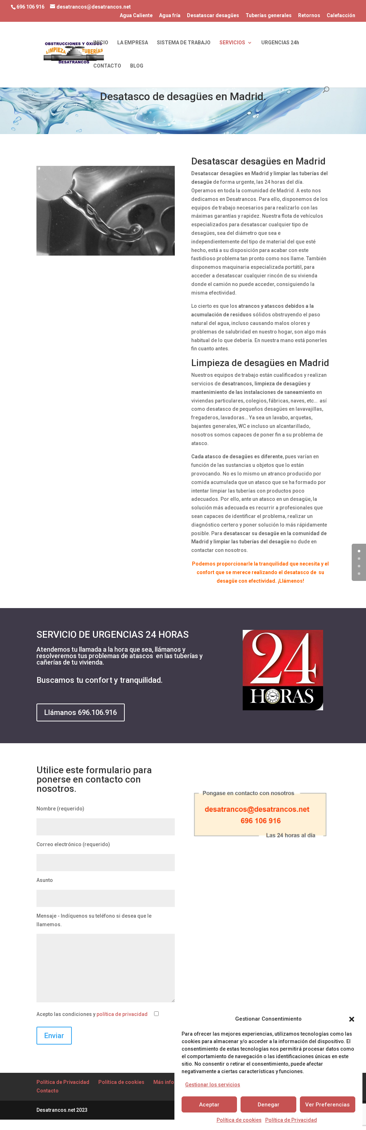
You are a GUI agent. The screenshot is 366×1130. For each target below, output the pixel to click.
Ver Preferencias (327, 1104)
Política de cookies (239, 1120)
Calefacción (341, 15)
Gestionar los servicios (212, 1084)
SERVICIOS (232, 42)
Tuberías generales (269, 15)
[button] (351, 1019)
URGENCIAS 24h (280, 42)
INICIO (100, 42)
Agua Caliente (136, 15)
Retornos (309, 15)
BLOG (136, 66)
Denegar (269, 1104)
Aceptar (209, 1104)
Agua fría (169, 15)
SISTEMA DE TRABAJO (184, 42)
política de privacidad (122, 1014)
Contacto (47, 1091)
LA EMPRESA (132, 42)
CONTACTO (107, 66)
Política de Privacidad (291, 1120)
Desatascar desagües (213, 15)
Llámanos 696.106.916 (80, 712)
